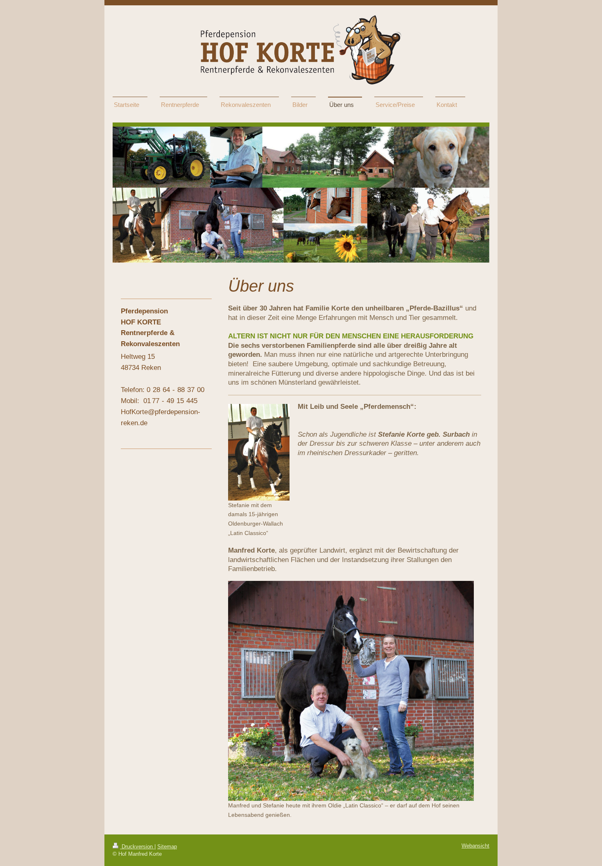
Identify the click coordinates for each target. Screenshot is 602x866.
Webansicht (475, 846)
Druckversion (137, 847)
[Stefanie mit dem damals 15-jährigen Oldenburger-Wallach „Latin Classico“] (259, 452)
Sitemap (167, 847)
